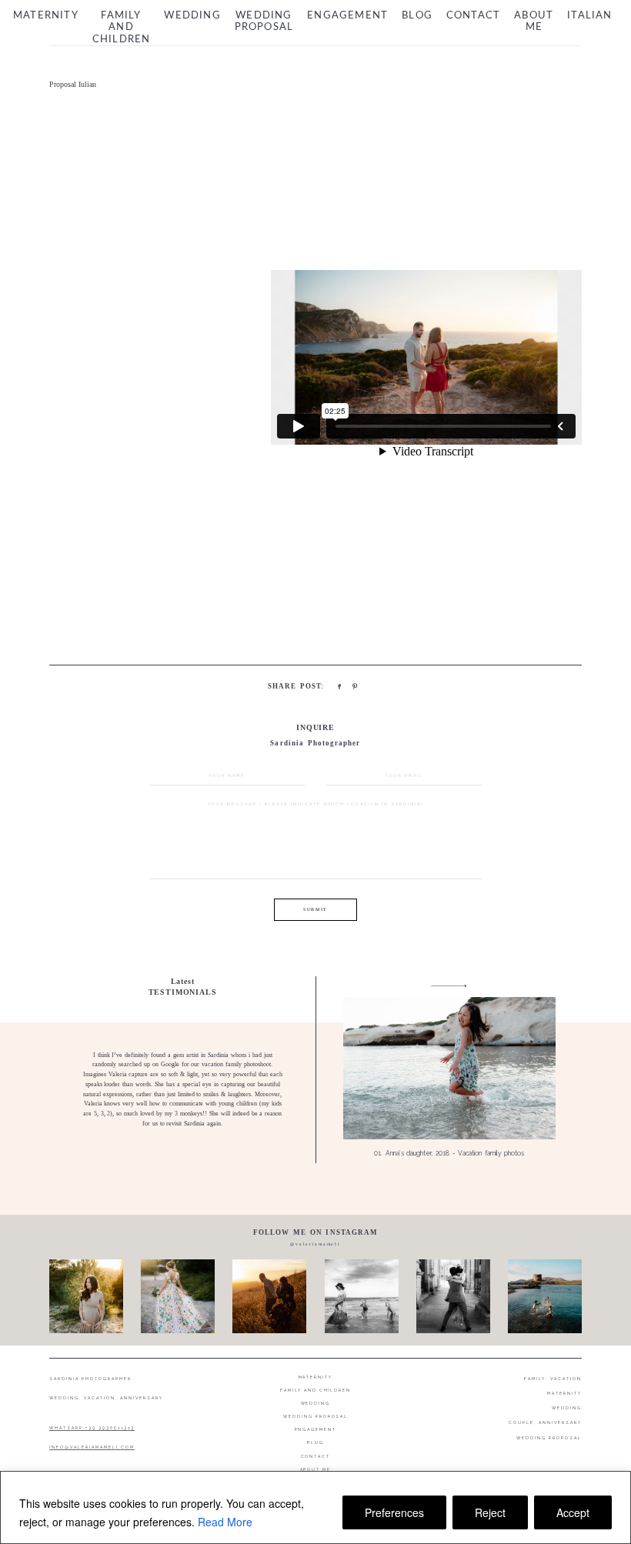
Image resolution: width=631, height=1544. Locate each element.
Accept (572, 1512)
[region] (315, 1507)
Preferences (394, 1512)
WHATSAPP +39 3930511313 (92, 1428)
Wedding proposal (264, 22)
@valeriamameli (315, 1244)
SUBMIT (315, 909)
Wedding (192, 16)
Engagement (347, 16)
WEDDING (567, 1408)
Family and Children (121, 28)
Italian (589, 16)
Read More (225, 1521)
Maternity (45, 16)
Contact (473, 16)
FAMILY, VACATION (553, 1378)
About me (533, 22)
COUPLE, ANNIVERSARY (545, 1422)
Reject (490, 1512)
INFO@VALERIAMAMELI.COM (92, 1447)
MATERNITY (564, 1393)
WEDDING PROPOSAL (549, 1438)
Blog (417, 16)
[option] (315, 1069)
